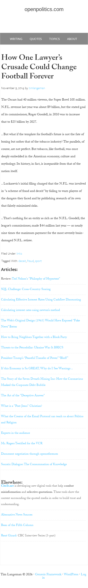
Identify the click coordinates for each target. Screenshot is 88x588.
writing (16, 38)
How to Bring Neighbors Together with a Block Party (34, 337)
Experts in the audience (15, 433)
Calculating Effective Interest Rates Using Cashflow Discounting (41, 300)
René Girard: (9, 536)
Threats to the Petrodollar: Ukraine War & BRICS (32, 348)
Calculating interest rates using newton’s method (30, 310)
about (72, 38)
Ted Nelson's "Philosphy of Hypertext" (36, 279)
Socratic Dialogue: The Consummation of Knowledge (34, 464)
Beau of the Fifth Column (17, 525)
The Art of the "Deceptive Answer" (23, 396)
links (19, 253)
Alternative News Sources (16, 515)
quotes (36, 38)
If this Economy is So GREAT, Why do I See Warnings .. (37, 369)
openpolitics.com (44, 9)
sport (38, 260)
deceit (22, 260)
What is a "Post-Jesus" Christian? (21, 406)
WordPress (71, 575)
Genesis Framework (48, 575)
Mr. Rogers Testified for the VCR (21, 443)
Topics (54, 38)
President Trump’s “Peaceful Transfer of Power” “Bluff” (34, 358)
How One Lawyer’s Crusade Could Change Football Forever (39, 68)
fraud (30, 260)
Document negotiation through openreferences (29, 454)
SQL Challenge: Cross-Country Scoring (26, 289)
